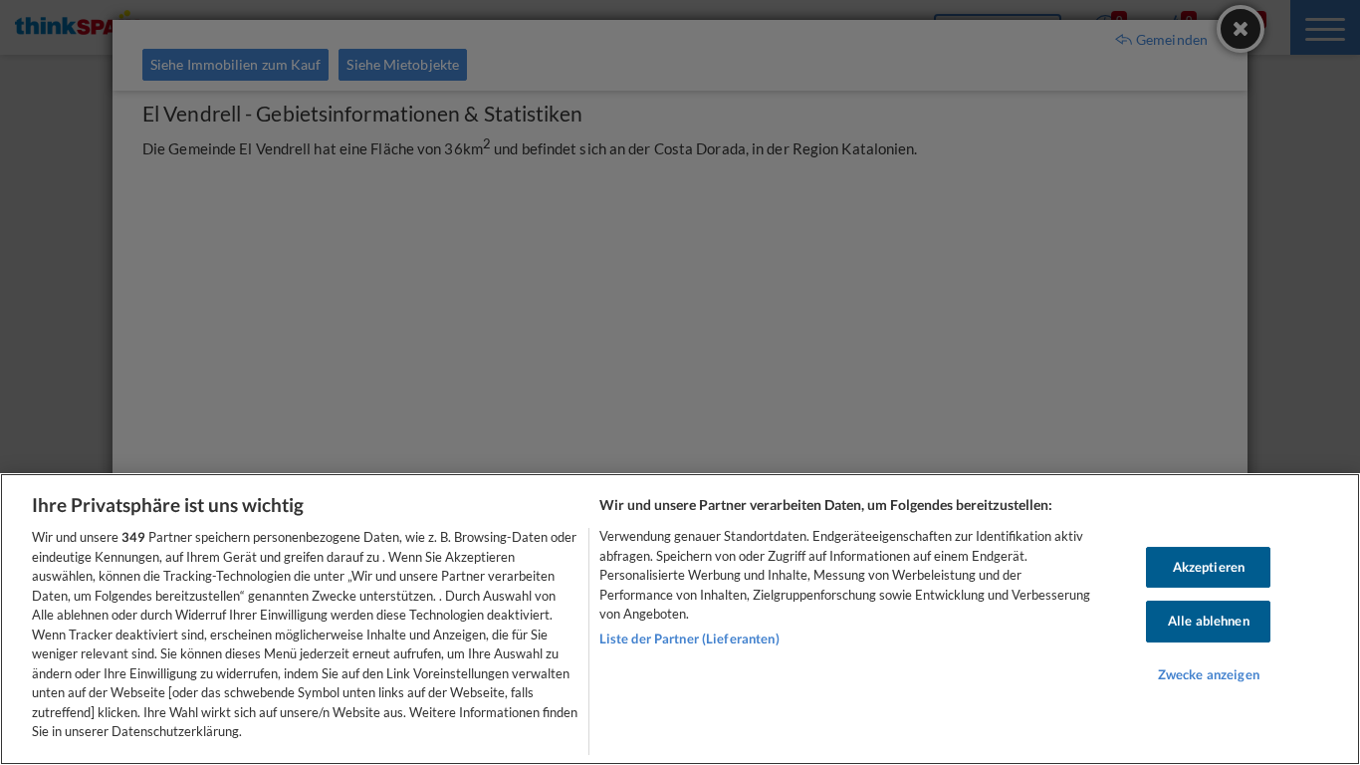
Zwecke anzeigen (1208, 674)
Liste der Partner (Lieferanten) (689, 638)
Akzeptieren (1209, 567)
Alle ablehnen (1208, 621)
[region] (680, 619)
